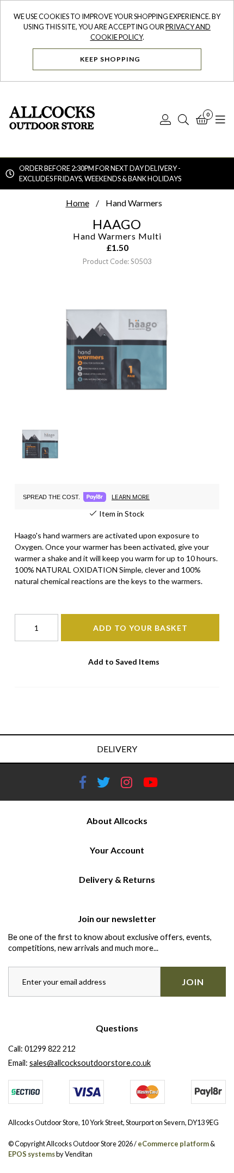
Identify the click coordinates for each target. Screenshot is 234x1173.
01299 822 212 (50, 1048)
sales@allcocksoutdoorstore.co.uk (90, 1062)
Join (193, 982)
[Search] (183, 119)
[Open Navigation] (220, 119)
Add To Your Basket (140, 627)
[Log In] (165, 119)
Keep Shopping (111, 59)
